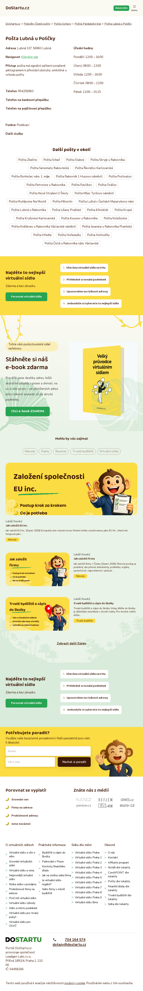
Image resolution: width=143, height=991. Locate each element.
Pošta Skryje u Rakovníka (108, 160)
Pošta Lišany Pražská (66, 210)
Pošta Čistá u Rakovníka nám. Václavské (72, 243)
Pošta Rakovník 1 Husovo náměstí (79, 176)
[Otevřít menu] (134, 8)
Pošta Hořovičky (98, 235)
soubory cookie (74, 983)
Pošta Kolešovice (115, 218)
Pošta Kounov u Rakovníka (79, 218)
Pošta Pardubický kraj (88, 24)
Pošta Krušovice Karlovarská (35, 218)
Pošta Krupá (123, 210)
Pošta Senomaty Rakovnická (49, 168)
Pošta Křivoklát (97, 210)
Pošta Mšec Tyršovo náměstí (94, 193)
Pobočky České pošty (37, 24)
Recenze (60, 451)
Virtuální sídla (108, 451)
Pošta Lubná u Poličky (118, 24)
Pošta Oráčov (107, 185)
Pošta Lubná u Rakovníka (28, 210)
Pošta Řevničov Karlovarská (94, 168)
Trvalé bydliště (82, 451)
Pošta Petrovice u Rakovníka (46, 185)
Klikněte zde (29, 57)
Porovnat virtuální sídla (26, 296)
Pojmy (45, 451)
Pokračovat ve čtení (71, 530)
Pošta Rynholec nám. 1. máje (31, 176)
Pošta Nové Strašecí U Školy (48, 193)
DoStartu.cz (17, 8)
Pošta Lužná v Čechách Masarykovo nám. (106, 202)
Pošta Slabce (75, 160)
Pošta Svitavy (62, 24)
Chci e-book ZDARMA (27, 411)
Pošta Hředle (42, 235)
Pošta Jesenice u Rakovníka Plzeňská (107, 227)
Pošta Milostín (62, 202)
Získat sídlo (121, 8)
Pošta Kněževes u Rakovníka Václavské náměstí (44, 227)
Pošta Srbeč (51, 160)
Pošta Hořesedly (69, 235)
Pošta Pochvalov (120, 176)
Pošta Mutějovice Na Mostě (27, 202)
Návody (30, 451)
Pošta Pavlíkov (82, 185)
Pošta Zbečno (27, 160)
